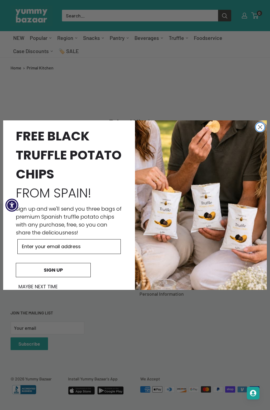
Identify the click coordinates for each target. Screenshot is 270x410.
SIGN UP (53, 270)
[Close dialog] (260, 127)
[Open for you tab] (253, 393)
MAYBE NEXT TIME (38, 287)
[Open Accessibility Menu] (11, 205)
